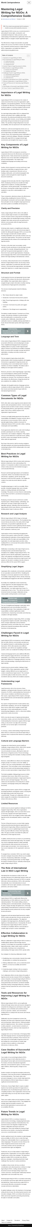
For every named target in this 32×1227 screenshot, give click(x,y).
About (2, 1220)
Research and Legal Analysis (11, 69)
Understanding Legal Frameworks (12, 74)
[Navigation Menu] (29, 2)
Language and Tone (9, 64)
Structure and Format (9, 62)
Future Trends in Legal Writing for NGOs (14, 88)
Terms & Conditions (6, 1222)
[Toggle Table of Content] (27, 55)
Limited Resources (9, 77)
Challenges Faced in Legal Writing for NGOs (14, 72)
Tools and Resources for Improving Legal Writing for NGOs (16, 83)
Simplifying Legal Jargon (10, 71)
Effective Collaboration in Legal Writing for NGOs (15, 81)
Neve (9, 1225)
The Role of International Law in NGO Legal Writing (15, 79)
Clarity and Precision (9, 61)
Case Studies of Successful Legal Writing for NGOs (15, 86)
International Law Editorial (9, 19)
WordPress (21, 1225)
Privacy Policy (25, 1220)
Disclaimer (17, 1220)
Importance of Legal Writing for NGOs (12, 57)
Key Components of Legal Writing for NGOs (14, 59)
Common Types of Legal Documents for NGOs (14, 66)
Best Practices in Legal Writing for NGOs (13, 68)
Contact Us (9, 1220)
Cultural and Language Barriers (12, 76)
